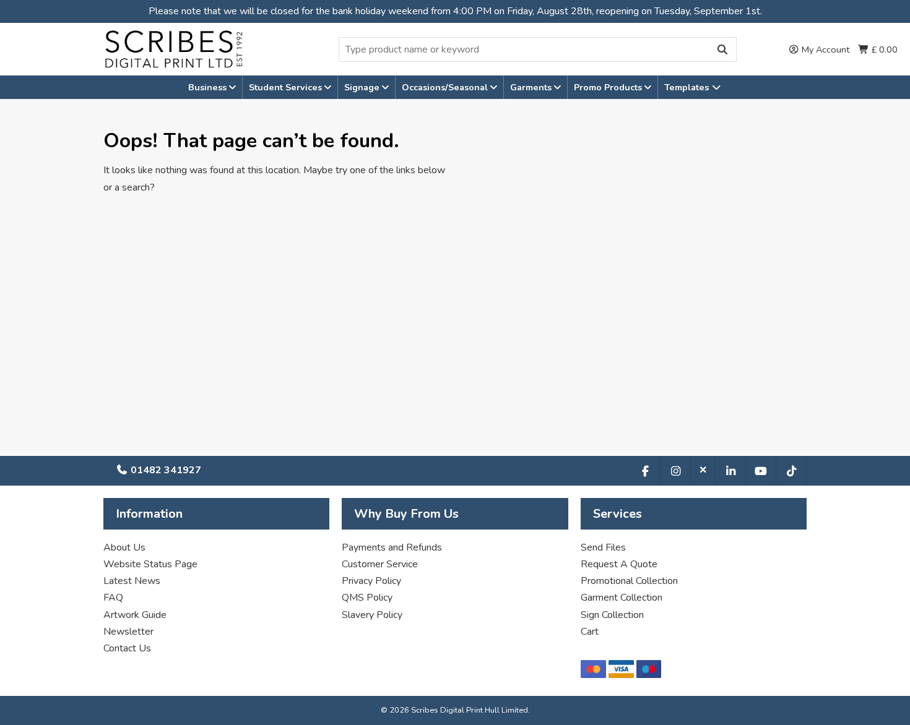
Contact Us (127, 648)
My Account (824, 49)
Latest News (131, 581)
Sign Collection (612, 615)
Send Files (603, 547)
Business (208, 87)
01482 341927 (164, 470)
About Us (124, 547)
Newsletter (128, 631)
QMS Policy (367, 597)
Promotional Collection (629, 581)
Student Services (286, 87)
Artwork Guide (135, 615)
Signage (363, 87)
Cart (590, 631)
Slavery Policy (372, 615)
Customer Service (380, 564)
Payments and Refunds (392, 547)
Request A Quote (619, 564)
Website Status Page (150, 564)
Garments (532, 87)
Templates (687, 87)
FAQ (113, 597)
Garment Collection (621, 597)
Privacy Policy (371, 581)
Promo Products (609, 87)
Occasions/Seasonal (446, 87)
